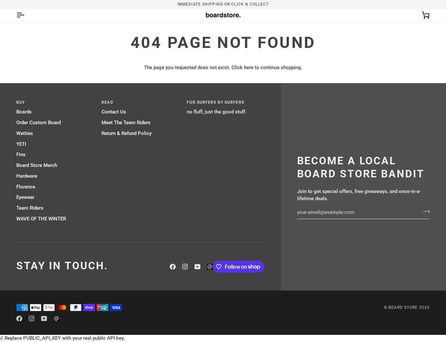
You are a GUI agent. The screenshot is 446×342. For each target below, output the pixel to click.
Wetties (24, 133)
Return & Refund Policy (126, 133)
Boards (24, 112)
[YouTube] (197, 267)
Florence (25, 187)
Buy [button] (20, 102)
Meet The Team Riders (126, 123)
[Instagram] (185, 267)
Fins (20, 154)
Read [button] (107, 102)
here (248, 67)
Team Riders (29, 208)
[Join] (424, 211)
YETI (21, 144)
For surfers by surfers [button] (215, 102)
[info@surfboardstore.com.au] (210, 267)
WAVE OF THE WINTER (41, 219)
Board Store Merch (36, 165)
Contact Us (114, 112)
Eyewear (25, 197)
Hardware (26, 176)
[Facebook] (173, 267)
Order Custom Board (38, 123)
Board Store (403, 307)
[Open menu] (26, 15)
